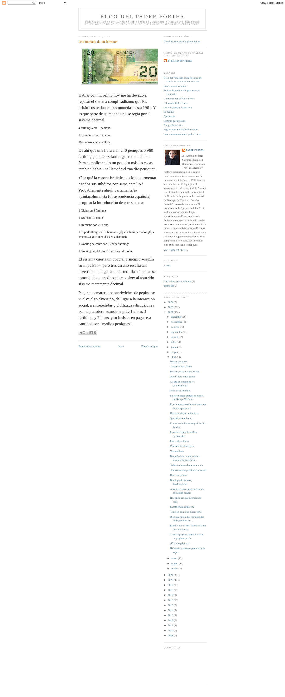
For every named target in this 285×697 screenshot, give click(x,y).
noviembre (177, 321)
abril (173, 357)
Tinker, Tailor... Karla (181, 366)
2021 (171, 575)
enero (174, 568)
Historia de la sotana (174, 120)
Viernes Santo (177, 451)
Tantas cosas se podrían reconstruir (188, 470)
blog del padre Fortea (142, 16)
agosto (175, 337)
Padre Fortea (195, 150)
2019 (171, 585)
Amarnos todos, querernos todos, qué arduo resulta (187, 491)
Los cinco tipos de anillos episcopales (183, 434)
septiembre (177, 332)
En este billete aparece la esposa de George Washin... (187, 397)
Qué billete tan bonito (181, 418)
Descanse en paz (178, 361)
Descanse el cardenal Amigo (185, 371)
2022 (171, 312)
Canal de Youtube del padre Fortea (182, 41)
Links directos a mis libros (177, 281)
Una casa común (178, 475)
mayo (174, 352)
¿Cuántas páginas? (180, 543)
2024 (171, 302)
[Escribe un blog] (84, 333)
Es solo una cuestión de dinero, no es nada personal (188, 406)
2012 (171, 620)
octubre (175, 326)
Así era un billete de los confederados (182, 383)
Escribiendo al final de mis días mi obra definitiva (188, 527)
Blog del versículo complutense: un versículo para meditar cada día (182, 79)
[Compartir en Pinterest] (95, 333)
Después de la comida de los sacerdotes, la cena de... (185, 458)
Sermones (169, 285)
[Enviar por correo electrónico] (80, 333)
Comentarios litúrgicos (182, 446)
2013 (171, 615)
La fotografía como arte (182, 506)
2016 (171, 600)
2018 (171, 590)
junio (174, 347)
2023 (171, 307)
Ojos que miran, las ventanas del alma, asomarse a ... (187, 518)
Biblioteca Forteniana (180, 60)
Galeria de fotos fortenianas (178, 107)
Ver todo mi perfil (176, 250)
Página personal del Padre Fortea (181, 129)
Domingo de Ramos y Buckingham (181, 482)
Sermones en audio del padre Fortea (182, 134)
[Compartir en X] (88, 333)
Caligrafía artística (173, 125)
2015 (171, 605)
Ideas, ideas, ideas (179, 441)
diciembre (176, 316)
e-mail (167, 265)
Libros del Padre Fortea (176, 103)
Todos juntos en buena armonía (186, 465)
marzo (174, 558)
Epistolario (169, 116)
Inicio (121, 346)
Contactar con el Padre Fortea (179, 98)
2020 (171, 580)
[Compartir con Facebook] (91, 333)
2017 (171, 595)
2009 (171, 630)
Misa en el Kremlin (180, 390)
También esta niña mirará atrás (186, 511)
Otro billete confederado (183, 376)
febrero (175, 563)
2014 (171, 610)
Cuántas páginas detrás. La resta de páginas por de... (186, 536)
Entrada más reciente (89, 346)
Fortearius (169, 111)
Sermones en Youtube (175, 86)
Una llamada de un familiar (184, 413)
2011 (171, 625)
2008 (171, 635)
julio (174, 342)
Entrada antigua (149, 346)
